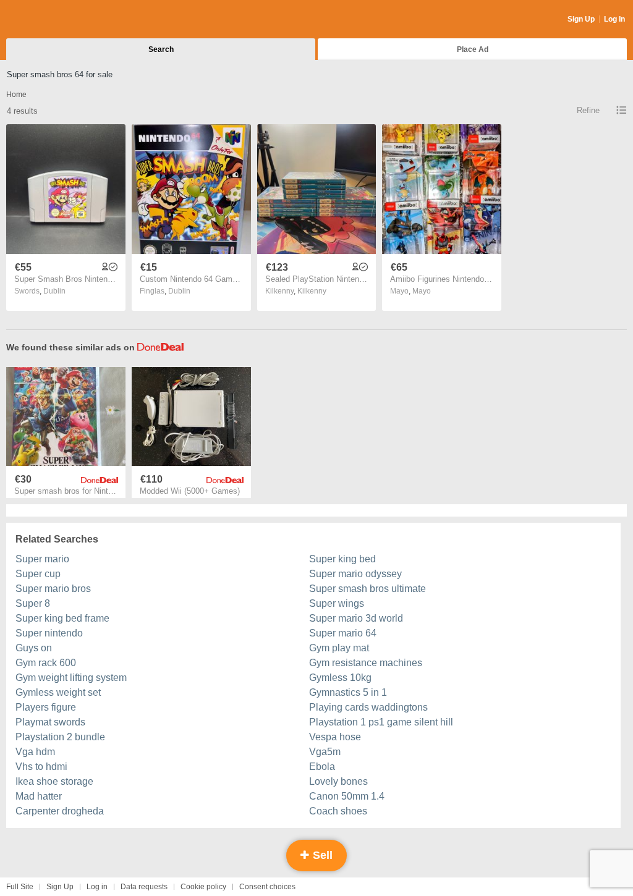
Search (161, 49)
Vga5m (325, 751)
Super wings (336, 603)
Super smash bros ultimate (367, 588)
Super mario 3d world (356, 618)
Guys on (33, 648)
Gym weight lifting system (71, 677)
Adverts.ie (54, 20)
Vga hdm (35, 751)
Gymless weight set (58, 692)
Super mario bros (53, 588)
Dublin (54, 291)
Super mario (42, 559)
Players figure (45, 707)
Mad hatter (38, 796)
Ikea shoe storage (54, 781)
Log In (614, 19)
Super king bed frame (62, 618)
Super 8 (32, 603)
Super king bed (342, 559)
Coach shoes (338, 811)
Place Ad (472, 49)
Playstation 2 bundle (60, 737)
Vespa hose (335, 737)
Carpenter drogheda (59, 811)
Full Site (19, 886)
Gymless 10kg (340, 677)
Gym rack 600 (45, 662)
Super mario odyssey (355, 573)
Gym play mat (339, 648)
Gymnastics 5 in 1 (348, 692)
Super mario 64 (342, 633)
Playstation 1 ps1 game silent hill (381, 722)
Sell (321, 855)
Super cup (38, 573)
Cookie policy (203, 886)
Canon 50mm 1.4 (346, 796)
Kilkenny (311, 291)
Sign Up (581, 19)
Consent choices (267, 886)
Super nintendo (49, 633)
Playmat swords (50, 722)
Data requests (144, 886)
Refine (588, 110)
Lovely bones (338, 781)
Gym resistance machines (365, 662)
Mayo (421, 291)
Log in (97, 886)
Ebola (322, 766)
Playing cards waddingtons (368, 707)
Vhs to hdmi (41, 766)
